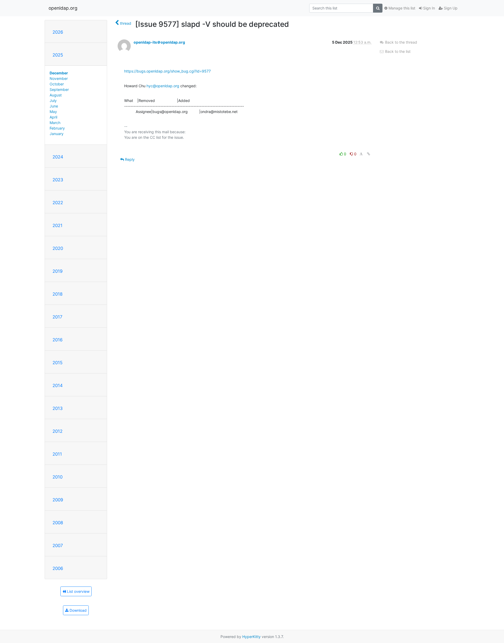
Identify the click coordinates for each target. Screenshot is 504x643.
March (55, 122)
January (57, 133)
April (53, 117)
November (59, 78)
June (54, 106)
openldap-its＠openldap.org (159, 42)
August (56, 95)
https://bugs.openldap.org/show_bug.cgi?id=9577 (167, 71)
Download (78, 610)
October (57, 84)
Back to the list (397, 51)
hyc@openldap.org (162, 86)
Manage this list (401, 8)
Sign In (428, 8)
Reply (129, 159)
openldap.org (63, 8)
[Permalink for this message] (368, 154)
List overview (78, 591)
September (59, 89)
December (59, 73)
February (57, 128)
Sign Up (450, 8)
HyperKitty (251, 636)
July (53, 100)
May (53, 111)
